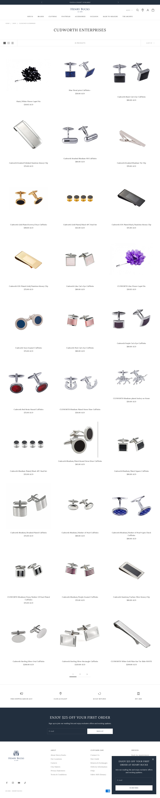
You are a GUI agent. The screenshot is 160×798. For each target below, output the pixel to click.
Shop (14, 23)
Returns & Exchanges (99, 763)
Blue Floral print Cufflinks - (80, 90)
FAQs (93, 771)
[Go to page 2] (87, 674)
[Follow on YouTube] (19, 783)
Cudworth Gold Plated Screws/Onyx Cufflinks (28, 225)
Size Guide (95, 759)
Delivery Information (99, 767)
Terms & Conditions (59, 774)
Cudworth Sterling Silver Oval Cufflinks (28, 661)
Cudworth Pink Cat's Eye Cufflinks (80, 348)
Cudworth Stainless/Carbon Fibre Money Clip (131, 597)
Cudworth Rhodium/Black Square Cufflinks (131, 471)
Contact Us (95, 755)
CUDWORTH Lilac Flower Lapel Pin (131, 286)
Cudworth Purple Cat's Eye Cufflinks (131, 343)
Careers (54, 763)
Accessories (80, 16)
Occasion (94, 16)
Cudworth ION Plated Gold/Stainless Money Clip (28, 286)
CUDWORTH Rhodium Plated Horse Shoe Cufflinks (80, 409)
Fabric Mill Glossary (98, 774)
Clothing (53, 16)
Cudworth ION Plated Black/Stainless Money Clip (131, 225)
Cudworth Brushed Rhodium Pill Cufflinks (80, 158)
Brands (41, 16)
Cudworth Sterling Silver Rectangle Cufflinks (80, 661)
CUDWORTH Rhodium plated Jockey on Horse (131, 398)
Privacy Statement (58, 771)
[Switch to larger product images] (5, 43)
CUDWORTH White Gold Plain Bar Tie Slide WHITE (131, 661)
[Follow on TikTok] (25, 783)
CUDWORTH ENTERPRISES (27, 23)
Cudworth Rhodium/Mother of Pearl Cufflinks (80, 533)
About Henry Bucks (58, 755)
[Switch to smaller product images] (8, 43)
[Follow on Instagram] (13, 783)
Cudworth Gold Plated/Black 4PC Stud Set (80, 225)
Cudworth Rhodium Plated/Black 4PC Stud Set (28, 471)
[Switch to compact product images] (12, 43)
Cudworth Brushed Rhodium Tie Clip (131, 163)
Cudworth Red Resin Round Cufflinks (28, 409)
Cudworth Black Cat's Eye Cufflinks (131, 97)
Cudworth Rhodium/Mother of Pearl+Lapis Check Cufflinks (131, 534)
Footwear (65, 16)
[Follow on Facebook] (7, 783)
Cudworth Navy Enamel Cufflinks (28, 348)
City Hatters (55, 767)
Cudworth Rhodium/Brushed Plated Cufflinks (28, 533)
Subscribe (134, 788)
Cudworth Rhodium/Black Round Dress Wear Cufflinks (80, 461)
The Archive (128, 16)
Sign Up (100, 731)
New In (30, 16)
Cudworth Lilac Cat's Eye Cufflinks (80, 286)
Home (7, 23)
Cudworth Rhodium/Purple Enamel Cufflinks (80, 597)
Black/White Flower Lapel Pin (29, 101)
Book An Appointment (140, 755)
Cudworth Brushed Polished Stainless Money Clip (28, 163)
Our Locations (56, 759)
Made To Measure (110, 16)
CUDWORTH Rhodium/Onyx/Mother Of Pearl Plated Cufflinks (28, 598)
